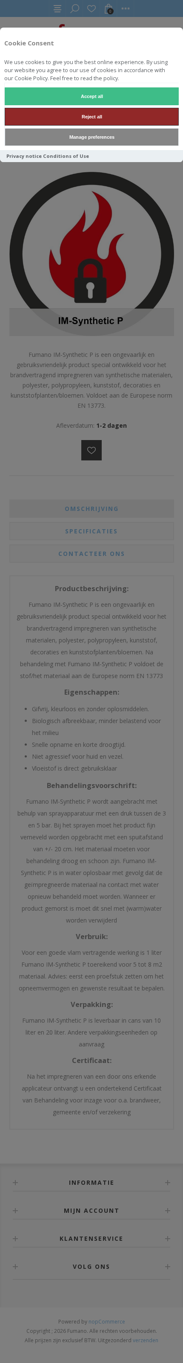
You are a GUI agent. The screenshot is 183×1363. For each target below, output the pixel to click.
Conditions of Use (66, 156)
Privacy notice (24, 156)
